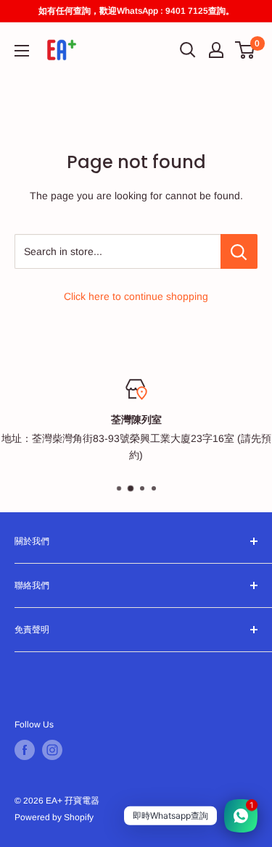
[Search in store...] (239, 251)
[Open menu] (22, 51)
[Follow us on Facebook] (25, 750)
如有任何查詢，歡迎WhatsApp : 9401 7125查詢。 (136, 11)
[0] (245, 50)
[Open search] (188, 50)
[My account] (216, 50)
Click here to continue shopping (136, 296)
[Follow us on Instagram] (52, 750)
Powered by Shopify (54, 817)
